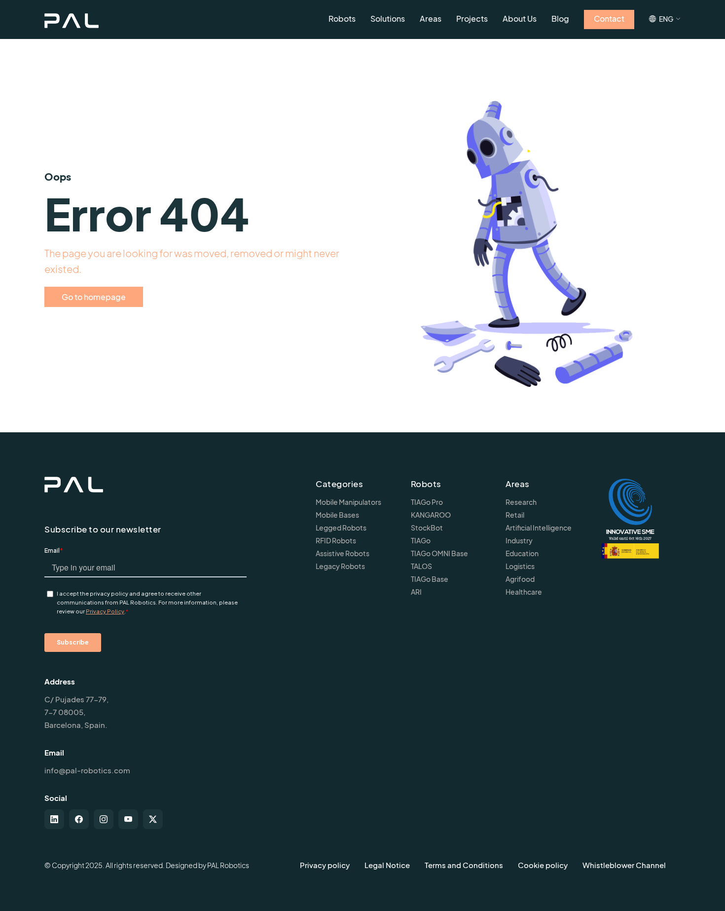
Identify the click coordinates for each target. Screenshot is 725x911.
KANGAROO (431, 514)
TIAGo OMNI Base (439, 553)
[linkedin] (54, 819)
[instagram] (103, 819)
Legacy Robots (340, 566)
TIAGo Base (429, 578)
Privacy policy (325, 865)
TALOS (421, 566)
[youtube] (128, 819)
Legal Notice (387, 865)
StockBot (427, 527)
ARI (416, 591)
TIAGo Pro (427, 501)
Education (522, 553)
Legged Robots (341, 527)
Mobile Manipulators (348, 501)
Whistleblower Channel (624, 865)
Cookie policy (543, 865)
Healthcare (524, 591)
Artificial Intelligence (539, 527)
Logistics (520, 566)
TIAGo (421, 540)
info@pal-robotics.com (87, 770)
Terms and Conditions (464, 865)
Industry (519, 540)
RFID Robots (336, 540)
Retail (515, 514)
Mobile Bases (337, 514)
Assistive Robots (342, 553)
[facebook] (79, 819)
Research (521, 501)
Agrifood (520, 578)
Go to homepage (94, 297)
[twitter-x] (153, 819)
